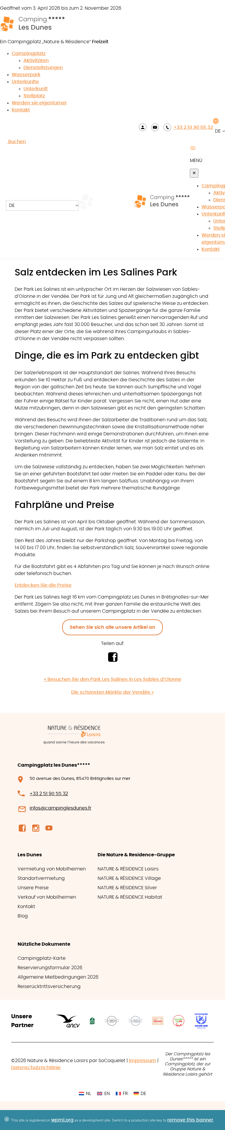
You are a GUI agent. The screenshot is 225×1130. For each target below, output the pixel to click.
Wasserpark (26, 74)
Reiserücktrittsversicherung (49, 986)
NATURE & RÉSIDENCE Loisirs (128, 869)
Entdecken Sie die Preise (43, 585)
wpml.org (62, 1120)
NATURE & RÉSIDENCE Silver (127, 887)
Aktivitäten (36, 60)
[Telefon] (167, 127)
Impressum (142, 1060)
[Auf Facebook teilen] (112, 660)
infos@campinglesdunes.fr (60, 808)
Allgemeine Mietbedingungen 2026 (58, 977)
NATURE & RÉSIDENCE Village (129, 878)
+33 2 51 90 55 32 (193, 127)
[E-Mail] (155, 127)
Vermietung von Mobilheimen (52, 869)
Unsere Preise (33, 887)
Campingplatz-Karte (42, 958)
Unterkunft (35, 88)
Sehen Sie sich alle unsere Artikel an (112, 627)
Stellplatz (34, 95)
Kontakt (21, 110)
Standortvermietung (41, 878)
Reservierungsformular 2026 (50, 967)
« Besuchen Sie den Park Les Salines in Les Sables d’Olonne (112, 679)
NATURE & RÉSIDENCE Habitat (130, 897)
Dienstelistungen (43, 67)
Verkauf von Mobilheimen (47, 897)
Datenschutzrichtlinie (36, 1067)
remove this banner (190, 1120)
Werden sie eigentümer (39, 103)
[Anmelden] (143, 127)
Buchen (16, 141)
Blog (23, 916)
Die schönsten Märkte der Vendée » (112, 692)
